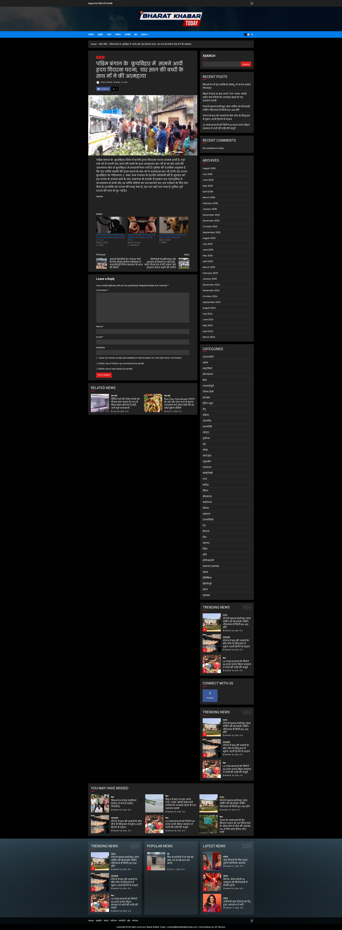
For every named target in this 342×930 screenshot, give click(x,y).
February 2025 (210, 273)
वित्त (205, 537)
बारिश (206, 484)
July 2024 (208, 313)
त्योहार (206, 432)
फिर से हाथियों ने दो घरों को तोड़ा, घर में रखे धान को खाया (189, 862)
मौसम (206, 508)
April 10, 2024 (121, 82)
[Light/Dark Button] (246, 34)
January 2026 (210, 209)
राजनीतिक (208, 519)
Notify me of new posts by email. (115, 368)
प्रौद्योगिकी (208, 473)
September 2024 (212, 302)
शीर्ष (205, 554)
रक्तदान (206, 514)
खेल (135, 34)
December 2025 (211, 214)
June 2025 (208, 249)
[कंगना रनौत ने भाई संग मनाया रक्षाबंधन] (212, 903)
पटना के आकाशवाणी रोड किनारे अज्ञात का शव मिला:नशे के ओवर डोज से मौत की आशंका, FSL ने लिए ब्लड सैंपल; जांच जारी (235, 826)
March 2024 (209, 337)
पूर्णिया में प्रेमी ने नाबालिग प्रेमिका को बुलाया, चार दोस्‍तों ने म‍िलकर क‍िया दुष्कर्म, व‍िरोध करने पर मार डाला (110, 237)
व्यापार (109, 34)
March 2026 (209, 197)
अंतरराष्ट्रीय (208, 356)
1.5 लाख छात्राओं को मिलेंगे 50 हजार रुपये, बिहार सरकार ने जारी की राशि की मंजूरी (226, 126)
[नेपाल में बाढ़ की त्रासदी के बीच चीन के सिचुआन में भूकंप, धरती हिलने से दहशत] (212, 622)
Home (91, 34)
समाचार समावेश (211, 566)
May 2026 (208, 185)
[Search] (252, 34)
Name (100, 326)
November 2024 (211, 290)
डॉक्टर (206, 415)
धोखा (205, 449)
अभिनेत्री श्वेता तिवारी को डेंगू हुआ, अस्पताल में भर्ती (236, 882)
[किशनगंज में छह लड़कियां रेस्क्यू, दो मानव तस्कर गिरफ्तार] (212, 664)
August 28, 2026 (231, 629)
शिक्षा (205, 548)
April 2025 (208, 261)
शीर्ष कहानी (208, 560)
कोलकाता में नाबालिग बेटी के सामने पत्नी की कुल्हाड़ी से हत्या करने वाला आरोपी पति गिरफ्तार (141, 237)
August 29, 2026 (231, 671)
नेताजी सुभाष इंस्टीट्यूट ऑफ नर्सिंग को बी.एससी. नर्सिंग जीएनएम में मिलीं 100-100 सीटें (235, 803)
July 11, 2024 (174, 869)
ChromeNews (205, 927)
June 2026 (208, 179)
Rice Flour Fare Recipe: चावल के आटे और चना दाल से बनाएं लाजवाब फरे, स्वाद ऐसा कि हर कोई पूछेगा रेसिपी (179, 404)
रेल (204, 525)
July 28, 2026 (118, 411)
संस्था (205, 572)
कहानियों (207, 368)
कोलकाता (208, 374)
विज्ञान (206, 531)
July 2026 (207, 174)
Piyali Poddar (106, 82)
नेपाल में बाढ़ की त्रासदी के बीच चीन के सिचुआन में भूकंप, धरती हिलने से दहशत (226, 117)
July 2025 (207, 244)
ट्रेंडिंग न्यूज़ (208, 403)
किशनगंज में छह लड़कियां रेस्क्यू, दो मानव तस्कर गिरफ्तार (235, 664)
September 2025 (211, 232)
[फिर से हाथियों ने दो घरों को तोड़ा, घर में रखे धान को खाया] (156, 861)
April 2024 (208, 331)
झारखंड (206, 397)
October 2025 (210, 226)
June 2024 (208, 319)
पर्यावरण (207, 467)
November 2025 (211, 220)
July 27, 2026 (171, 411)
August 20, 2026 (232, 868)
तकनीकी (127, 34)
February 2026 (210, 203)
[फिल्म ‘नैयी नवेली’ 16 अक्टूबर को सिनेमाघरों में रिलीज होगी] (212, 861)
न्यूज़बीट (100, 34)
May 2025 (208, 255)
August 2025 (209, 238)
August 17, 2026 (232, 887)
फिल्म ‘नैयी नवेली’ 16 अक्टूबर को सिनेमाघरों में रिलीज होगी (235, 861)
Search (209, 56)
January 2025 (210, 278)
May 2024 (208, 325)
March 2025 (209, 267)
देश (204, 444)
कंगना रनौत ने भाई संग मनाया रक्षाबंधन (235, 903)
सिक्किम (207, 577)
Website (100, 347)
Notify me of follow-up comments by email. (121, 363)
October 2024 (210, 296)
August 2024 (209, 307)
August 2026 (209, 168)
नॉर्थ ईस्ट (207, 455)
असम (205, 362)
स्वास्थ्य (143, 34)
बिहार (205, 490)
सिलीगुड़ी (207, 583)
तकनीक (207, 420)
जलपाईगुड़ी (208, 386)
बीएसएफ (207, 496)
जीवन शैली (100, 57)
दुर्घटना (206, 438)
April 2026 (208, 191)
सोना (205, 589)
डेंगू (204, 409)
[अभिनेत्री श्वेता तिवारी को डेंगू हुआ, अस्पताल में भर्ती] (212, 882)
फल (205, 479)
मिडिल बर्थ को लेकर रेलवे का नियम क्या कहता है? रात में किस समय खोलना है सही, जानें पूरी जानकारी (125, 404)
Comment (102, 290)
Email (99, 337)
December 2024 (211, 284)
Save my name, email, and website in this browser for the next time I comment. (140, 357)
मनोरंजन (118, 34)
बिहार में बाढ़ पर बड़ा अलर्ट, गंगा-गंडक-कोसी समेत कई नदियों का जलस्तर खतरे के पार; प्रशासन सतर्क (225, 97)
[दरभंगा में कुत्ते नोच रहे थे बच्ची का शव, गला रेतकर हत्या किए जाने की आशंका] (173, 225)
